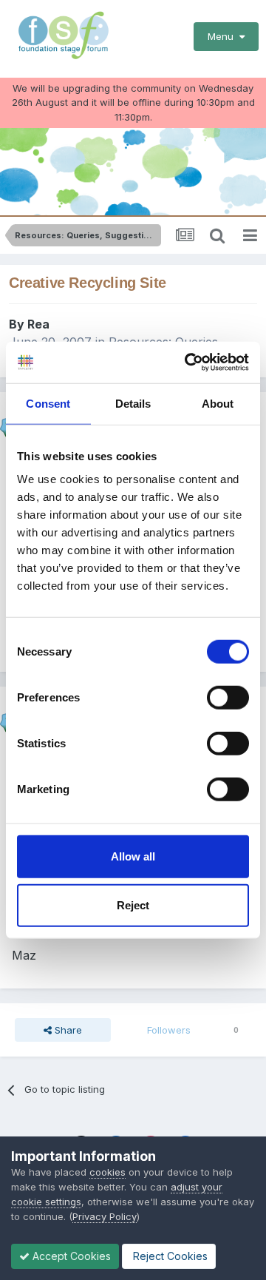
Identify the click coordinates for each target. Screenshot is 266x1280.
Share (67, 1030)
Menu (223, 36)
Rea (38, 324)
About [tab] (218, 403)
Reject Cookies (169, 1256)
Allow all (133, 856)
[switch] (228, 698)
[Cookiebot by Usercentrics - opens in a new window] (187, 362)
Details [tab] (133, 403)
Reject (133, 904)
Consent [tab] (48, 403)
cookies (107, 1172)
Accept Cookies (70, 1256)
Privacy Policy (104, 1216)
